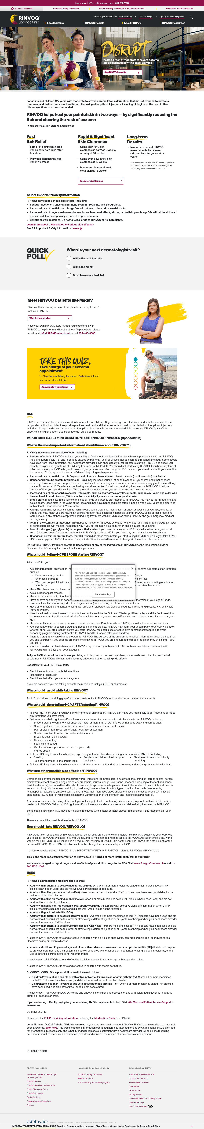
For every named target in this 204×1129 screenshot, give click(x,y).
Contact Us (134, 1086)
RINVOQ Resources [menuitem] (173, 23)
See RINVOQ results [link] (115, 72)
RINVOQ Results (34, 1081)
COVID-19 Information (138, 1078)
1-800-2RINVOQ (121, 3)
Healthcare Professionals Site (141, 1074)
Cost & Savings (145, 17)
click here (51, 1027)
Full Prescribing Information (61, 1018)
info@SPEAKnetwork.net (55, 333)
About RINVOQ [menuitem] (132, 23)
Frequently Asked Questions (39, 1101)
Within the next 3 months (88, 258)
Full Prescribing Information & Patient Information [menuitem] (121, 8)
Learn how (80, 3)
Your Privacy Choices (138, 1106)
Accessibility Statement (139, 1082)
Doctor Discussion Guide (37, 1089)
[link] (77, 228)
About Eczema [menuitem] (55, 23)
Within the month (83, 266)
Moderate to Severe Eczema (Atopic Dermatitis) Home (42, 1075)
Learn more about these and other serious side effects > (60, 224)
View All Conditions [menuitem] (24, 8)
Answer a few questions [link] (54, 387)
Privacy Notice (135, 1094)
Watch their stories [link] (40, 318)
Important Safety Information (90, 1074)
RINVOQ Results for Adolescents (41, 1085)
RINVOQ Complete (35, 1093)
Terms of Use (134, 1090)
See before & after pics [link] (91, 181)
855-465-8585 (87, 333)
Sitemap (30, 1105)
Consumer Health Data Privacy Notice (145, 1098)
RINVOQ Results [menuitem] (94, 23)
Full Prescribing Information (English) (93, 1082)
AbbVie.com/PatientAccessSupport (149, 1002)
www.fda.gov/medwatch (149, 863)
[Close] (132, 568)
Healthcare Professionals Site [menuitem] (179, 8)
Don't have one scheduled (88, 275)
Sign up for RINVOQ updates (172, 17)
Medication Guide (105, 1018)
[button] (191, 17)
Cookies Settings (136, 1102)
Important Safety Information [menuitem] (66, 8)
